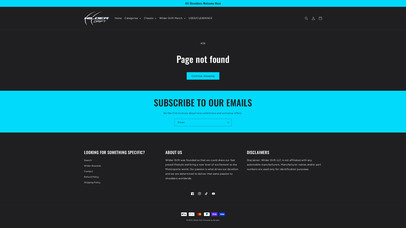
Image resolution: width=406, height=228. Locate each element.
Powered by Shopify (211, 220)
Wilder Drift (198, 220)
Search (88, 160)
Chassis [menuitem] (148, 18)
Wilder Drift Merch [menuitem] (171, 18)
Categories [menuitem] (131, 18)
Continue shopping (203, 76)
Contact (88, 171)
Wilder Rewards (92, 166)
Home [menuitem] (118, 18)
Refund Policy (91, 177)
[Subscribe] (227, 122)
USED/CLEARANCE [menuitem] (200, 18)
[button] (306, 18)
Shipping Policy (92, 182)
